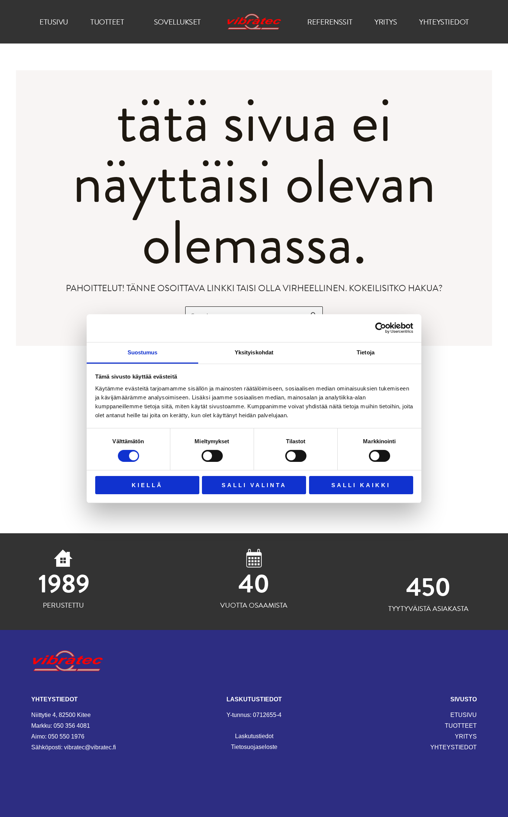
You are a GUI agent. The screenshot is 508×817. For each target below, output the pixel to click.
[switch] (212, 456)
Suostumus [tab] (143, 352)
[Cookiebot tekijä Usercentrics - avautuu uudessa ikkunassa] (380, 328)
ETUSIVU (463, 715)
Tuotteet (107, 22)
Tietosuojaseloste (254, 747)
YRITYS (466, 736)
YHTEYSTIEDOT (453, 747)
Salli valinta (254, 485)
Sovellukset (177, 22)
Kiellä (147, 485)
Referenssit (329, 22)
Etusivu (53, 22)
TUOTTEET (461, 726)
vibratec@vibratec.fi (90, 747)
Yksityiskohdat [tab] (254, 352)
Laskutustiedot (254, 736)
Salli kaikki (360, 485)
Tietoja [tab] (365, 352)
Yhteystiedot (444, 22)
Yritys (385, 22)
